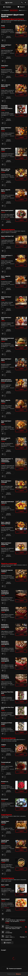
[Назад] (3, 2)
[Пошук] (22, 2)
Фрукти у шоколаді (23, 10)
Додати (22, 35)
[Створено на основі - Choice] (18, 974)
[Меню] (25, 2)
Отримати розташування (15, 968)
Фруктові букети (13, 10)
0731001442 (8, 932)
